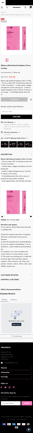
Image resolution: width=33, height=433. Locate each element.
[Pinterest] (13, 387)
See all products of (7, 72)
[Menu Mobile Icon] (2, 7)
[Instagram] (9, 387)
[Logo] (17, 7)
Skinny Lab (16, 72)
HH (3, 3)
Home (2, 12)
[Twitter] (5, 387)
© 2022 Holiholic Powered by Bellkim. (13, 417)
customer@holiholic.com (11, 363)
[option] (16, 36)
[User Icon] (25, 7)
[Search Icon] (8, 7)
